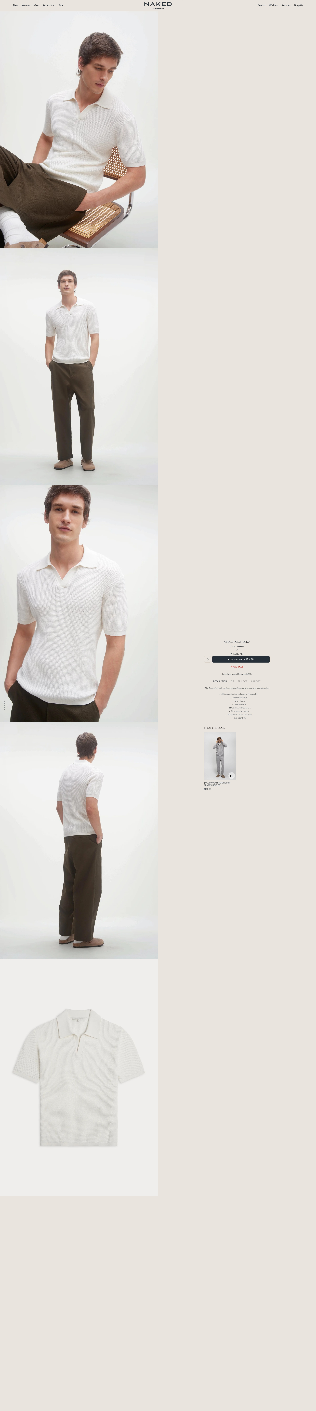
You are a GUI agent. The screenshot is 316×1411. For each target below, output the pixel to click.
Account (285, 5)
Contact (256, 681)
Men (36, 5)
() (298, 5)
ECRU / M (238, 654)
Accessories (48, 5)
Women (26, 5)
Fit (232, 681)
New (15, 5)
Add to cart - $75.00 (241, 659)
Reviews (242, 681)
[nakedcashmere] (158, 5)
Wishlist (273, 5)
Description (220, 681)
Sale (61, 5)
